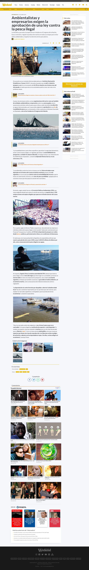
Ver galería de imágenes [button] (18, 39)
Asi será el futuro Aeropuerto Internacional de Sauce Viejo (25, 536)
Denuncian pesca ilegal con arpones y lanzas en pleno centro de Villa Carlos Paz (36, 95)
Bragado (13, 9)
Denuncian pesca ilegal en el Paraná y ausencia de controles (31, 184)
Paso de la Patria (38, 9)
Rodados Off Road (29, 9)
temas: (13, 371)
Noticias (24, 558)
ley (55, 107)
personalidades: (15, 369)
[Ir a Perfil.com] (84, 0)
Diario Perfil (13, 558)
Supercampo (55, 558)
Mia (68, 558)
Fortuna (37, 558)
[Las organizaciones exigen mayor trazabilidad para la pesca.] (18, 347)
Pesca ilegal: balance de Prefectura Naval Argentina (30, 164)
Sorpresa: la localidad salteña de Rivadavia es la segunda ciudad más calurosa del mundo (31, 538)
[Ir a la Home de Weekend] (44, 550)
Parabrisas (48, 558)
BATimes (78, 558)
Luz (64, 558)
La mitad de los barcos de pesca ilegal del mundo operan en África (33, 144)
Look (61, 558)
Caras (19, 558)
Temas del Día (6, 9)
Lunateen (73, 558)
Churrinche (51, 9)
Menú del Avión (20, 9)
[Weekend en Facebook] (39, 554)
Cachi (45, 9)
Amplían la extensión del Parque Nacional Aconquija (24, 534)
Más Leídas (67, 18)
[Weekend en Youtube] (46, 554)
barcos (19, 234)
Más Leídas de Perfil (69, 91)
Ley (26, 369)
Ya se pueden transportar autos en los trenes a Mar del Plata (26, 540)
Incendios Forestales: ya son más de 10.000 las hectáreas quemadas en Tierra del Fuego (31, 532)
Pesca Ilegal (22, 369)
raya (23, 331)
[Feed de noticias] (49, 554)
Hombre (42, 558)
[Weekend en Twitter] (42, 554)
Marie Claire (31, 558)
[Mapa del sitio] (52, 554)
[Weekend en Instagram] (36, 554)
